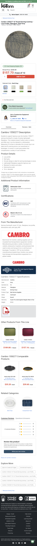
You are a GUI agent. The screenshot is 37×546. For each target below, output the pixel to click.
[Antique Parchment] (13, 87)
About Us (28, 521)
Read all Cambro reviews (8, 457)
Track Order (10, 528)
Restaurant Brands (10, 516)
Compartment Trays (27, 410)
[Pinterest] (19, 543)
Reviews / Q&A (26, 127)
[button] (28, 6)
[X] (16, 543)
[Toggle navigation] (3, 10)
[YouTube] (25, 543)
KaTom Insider (28, 530)
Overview (8, 127)
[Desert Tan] (21, 87)
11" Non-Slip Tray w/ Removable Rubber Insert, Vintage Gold (28, 380)
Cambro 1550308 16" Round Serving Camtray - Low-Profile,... (18, 480)
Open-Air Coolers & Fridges (9, 467)
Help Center (28, 514)
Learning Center (28, 518)
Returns (10, 530)
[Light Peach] (29, 87)
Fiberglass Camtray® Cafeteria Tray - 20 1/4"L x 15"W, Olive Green (10, 343)
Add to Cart (20, 77)
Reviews (28, 533)
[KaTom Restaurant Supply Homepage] (7, 5)
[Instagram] (22, 543)
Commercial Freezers (25, 467)
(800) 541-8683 (16, 118)
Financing (10, 533)
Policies (28, 516)
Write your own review (18, 451)
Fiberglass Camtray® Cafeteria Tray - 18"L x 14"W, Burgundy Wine (28, 343)
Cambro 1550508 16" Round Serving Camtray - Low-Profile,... (18, 485)
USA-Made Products (10, 523)
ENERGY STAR (10, 521)
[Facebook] (13, 543)
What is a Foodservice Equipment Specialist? (20, 120)
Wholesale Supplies (10, 518)
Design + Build (10, 514)
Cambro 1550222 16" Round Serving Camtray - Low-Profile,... (18, 472)
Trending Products (10, 526)
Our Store (28, 528)
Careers (28, 523)
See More (4, 93)
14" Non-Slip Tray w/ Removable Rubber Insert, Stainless (10, 380)
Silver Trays (9, 410)
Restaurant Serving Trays (8, 18)
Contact (28, 526)
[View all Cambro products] (18, 262)
